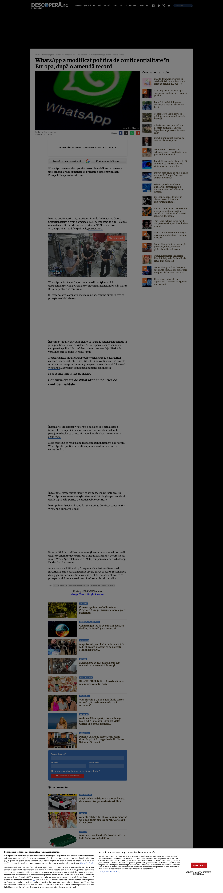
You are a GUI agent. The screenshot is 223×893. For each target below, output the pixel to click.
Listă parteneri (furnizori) (109, 871)
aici (34, 880)
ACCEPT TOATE (199, 865)
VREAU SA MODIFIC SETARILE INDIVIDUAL (198, 873)
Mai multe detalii (87, 863)
